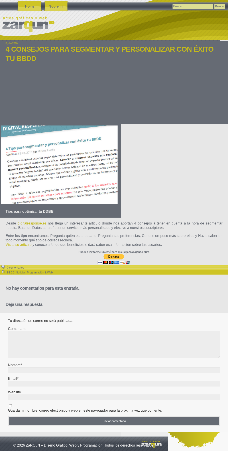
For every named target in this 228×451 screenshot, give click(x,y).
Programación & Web (40, 272)
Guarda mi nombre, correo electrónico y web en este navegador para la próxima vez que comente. (85, 410)
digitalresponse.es (32, 223)
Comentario (17, 329)
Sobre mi (56, 6)
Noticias (21, 272)
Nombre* (15, 365)
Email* (13, 378)
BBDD (10, 272)
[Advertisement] (114, 96)
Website (14, 392)
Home (29, 6)
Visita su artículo (19, 245)
